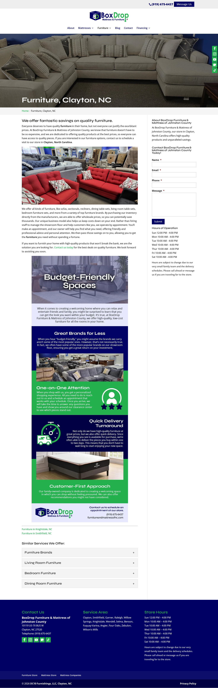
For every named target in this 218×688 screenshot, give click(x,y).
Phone (157, 180)
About (70, 28)
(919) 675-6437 (162, 4)
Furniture (103, 28)
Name (156, 160)
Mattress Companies (70, 675)
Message (158, 190)
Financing (142, 28)
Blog (117, 28)
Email (156, 170)
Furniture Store (29, 675)
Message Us (184, 4)
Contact (128, 28)
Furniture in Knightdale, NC (37, 529)
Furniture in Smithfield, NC (36, 533)
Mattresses (84, 28)
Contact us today (63, 247)
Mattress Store (48, 675)
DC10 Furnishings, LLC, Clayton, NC (51, 683)
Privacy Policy (188, 683)
